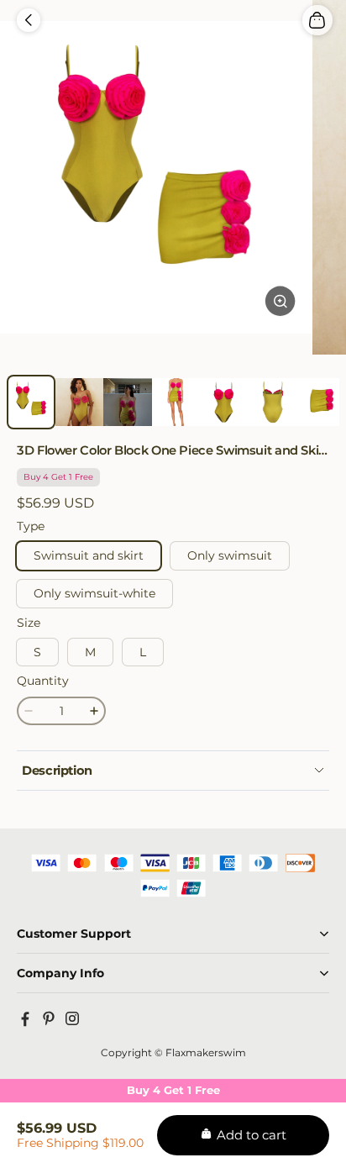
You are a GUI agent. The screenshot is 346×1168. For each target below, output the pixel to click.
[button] (28, 20)
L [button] (142, 652)
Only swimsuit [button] (229, 555)
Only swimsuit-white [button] (94, 593)
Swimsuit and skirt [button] (89, 555)
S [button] (37, 652)
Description (57, 770)
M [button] (90, 652)
